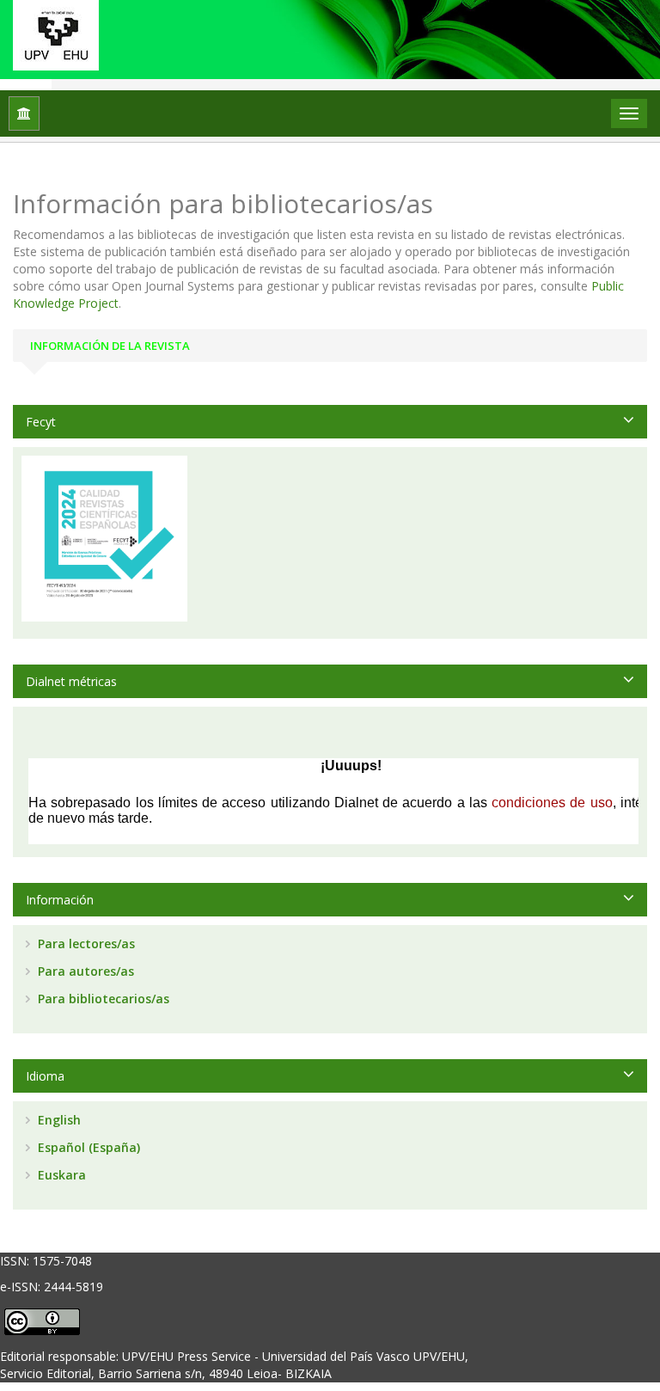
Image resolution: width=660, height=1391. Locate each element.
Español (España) (87, 1147)
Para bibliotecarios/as (101, 998)
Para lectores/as (84, 943)
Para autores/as (84, 971)
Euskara (60, 1175)
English (57, 1120)
